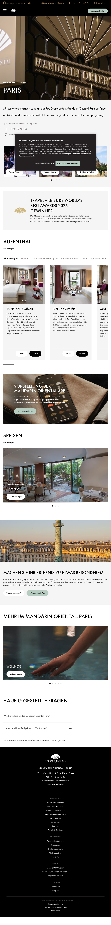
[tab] (11, 258)
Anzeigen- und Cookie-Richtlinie (76, 154)
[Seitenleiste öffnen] (4, 11)
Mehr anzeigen (16, 496)
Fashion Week (14, 172)
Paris (28, 3)
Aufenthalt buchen (98, 11)
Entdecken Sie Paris (87, 172)
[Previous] (8, 284)
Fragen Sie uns (50, 172)
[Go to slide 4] (59, 180)
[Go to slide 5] (61, 683)
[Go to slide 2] (54, 180)
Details (21, 353)
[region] (55, 152)
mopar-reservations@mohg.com (23, 124)
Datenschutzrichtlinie (27, 156)
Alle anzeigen (8, 248)
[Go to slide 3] (56, 180)
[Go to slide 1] (51, 180)
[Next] (39, 284)
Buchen (35, 353)
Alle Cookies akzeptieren (68, 163)
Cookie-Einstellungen (44, 163)
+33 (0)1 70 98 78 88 (18, 129)
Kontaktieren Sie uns (55, 784)
